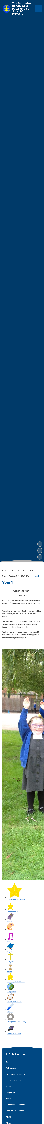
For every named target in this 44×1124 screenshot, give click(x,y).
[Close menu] (38, 8)
